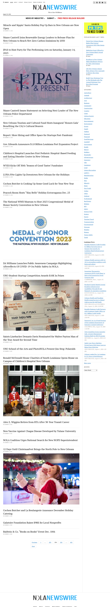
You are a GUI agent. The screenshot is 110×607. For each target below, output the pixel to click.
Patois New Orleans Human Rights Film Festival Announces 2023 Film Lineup (95, 43)
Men (85, 181)
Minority (86, 183)
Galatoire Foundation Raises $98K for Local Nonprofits (32, 522)
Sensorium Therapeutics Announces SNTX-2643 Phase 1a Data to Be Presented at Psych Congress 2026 (94, 274)
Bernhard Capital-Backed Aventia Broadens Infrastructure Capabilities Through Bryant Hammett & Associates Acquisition (95, 288)
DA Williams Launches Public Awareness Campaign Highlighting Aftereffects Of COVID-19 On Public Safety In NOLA (37, 265)
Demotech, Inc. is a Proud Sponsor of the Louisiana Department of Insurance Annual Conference (95, 323)
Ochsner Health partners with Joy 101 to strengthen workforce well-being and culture (95, 262)
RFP (85, 206)
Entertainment (88, 121)
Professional (88, 199)
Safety (86, 209)
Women (86, 232)
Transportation (89, 222)
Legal (85, 168)
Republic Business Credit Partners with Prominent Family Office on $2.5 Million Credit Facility (95, 311)
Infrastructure (88, 157)
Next (33, 546)
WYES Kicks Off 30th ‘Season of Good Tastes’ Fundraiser (33, 165)
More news (87, 363)
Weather (86, 230)
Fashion (86, 131)
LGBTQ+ (86, 173)
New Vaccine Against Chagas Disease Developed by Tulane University (39, 431)
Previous (34, 542)
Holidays (86, 152)
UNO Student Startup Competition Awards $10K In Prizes (33, 275)
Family (86, 129)
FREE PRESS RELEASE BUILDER (71, 18)
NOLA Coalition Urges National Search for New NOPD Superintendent (40, 440)
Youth (86, 237)
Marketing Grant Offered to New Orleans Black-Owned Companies (94, 52)
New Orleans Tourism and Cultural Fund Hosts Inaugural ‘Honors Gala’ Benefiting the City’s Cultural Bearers (41, 124)
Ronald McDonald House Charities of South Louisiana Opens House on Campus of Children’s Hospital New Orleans (40, 359)
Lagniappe (87, 165)
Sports (86, 217)
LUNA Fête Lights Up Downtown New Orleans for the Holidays (36, 174)
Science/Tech (88, 212)
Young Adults (88, 235)
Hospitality (87, 155)
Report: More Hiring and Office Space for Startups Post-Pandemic (38, 135)
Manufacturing (88, 175)
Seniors (86, 214)
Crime (86, 113)
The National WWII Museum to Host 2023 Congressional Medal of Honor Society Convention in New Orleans (38, 203)
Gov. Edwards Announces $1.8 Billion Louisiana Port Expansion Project (40, 144)
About (15, 2)
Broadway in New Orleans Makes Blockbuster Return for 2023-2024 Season (94, 62)
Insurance (87, 160)
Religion (86, 204)
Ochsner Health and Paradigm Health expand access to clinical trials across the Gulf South (94, 300)
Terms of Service (37, 2)
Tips (44, 2)
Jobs (85, 162)
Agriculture (87, 93)
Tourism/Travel (89, 219)
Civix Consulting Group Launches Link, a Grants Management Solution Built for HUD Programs (94, 334)
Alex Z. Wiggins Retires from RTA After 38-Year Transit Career (36, 422)
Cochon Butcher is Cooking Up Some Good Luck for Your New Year (38, 183)
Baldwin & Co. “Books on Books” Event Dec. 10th (29, 531)
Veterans (87, 227)
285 (61, 542)
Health (86, 147)
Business (86, 103)
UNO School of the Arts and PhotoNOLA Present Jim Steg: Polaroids (39, 348)
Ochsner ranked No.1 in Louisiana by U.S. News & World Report (94, 355)
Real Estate (87, 201)
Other (86, 193)
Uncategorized (88, 224)
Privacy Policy (28, 2)
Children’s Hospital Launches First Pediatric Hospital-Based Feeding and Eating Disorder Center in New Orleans (39, 155)
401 (71, 542)
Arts (85, 100)
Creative (86, 111)
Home (11, 2)
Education (87, 119)
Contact (20, 2)
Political (86, 196)
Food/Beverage (88, 139)
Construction (88, 108)
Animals (86, 95)
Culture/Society (89, 116)
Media (86, 178)
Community (87, 106)
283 (50, 542)
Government (88, 144)
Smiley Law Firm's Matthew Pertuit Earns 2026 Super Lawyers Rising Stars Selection (95, 345)
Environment (88, 124)
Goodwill (87, 142)
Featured (87, 134)
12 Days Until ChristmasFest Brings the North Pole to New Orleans (38, 449)
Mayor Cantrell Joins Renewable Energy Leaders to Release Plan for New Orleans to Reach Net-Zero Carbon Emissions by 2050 (39, 39)
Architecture (88, 98)
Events (86, 126)
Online (86, 191)
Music (86, 186)
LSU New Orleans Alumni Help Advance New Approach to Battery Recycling (95, 71)
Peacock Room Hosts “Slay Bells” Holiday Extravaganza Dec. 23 (36, 192)
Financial (87, 137)
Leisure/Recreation (90, 170)
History (86, 150)
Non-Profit (87, 188)
